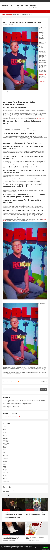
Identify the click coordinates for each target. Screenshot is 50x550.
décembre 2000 (6, 481)
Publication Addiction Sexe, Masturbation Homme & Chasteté (15, 490)
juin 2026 (4, 429)
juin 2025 (4, 447)
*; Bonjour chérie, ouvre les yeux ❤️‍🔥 (12, 381)
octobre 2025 (5, 441)
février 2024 (5, 472)
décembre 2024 (6, 457)
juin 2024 (4, 466)
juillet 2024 (5, 464)
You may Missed (7, 496)
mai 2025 (4, 449)
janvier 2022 (5, 477)
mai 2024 (4, 467)
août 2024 (5, 463)
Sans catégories (7, 20)
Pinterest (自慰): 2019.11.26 (8, 408)
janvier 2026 (5, 437)
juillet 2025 (5, 446)
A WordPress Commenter (8, 416)
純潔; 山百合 (42, 381)
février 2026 (5, 435)
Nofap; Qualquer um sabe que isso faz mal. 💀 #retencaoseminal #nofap (17, 403)
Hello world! (17, 416)
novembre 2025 (6, 440)
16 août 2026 (5, 519)
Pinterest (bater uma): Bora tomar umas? (11, 406)
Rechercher (5, 387)
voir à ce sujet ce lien (40, 118)
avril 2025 (5, 450)
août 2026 (5, 426)
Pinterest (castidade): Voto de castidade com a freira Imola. (15, 404)
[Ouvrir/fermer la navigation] (3, 11)
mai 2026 (4, 431)
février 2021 (5, 478)
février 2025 (5, 454)
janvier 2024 (5, 473)
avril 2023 (5, 475)
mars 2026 (5, 434)
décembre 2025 (6, 438)
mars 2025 (5, 452)
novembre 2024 (6, 458)
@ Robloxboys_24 (42, 74)
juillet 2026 (5, 427)
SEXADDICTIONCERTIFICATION (19, 5)
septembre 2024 (6, 461)
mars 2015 (5, 480)
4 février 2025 (6, 24)
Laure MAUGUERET (13, 24)
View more (23, 549)
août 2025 (5, 444)
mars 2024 (5, 470)
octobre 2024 (5, 460)
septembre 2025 (6, 443)
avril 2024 (5, 469)
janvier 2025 (5, 455)
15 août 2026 (5, 540)
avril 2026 (5, 432)
